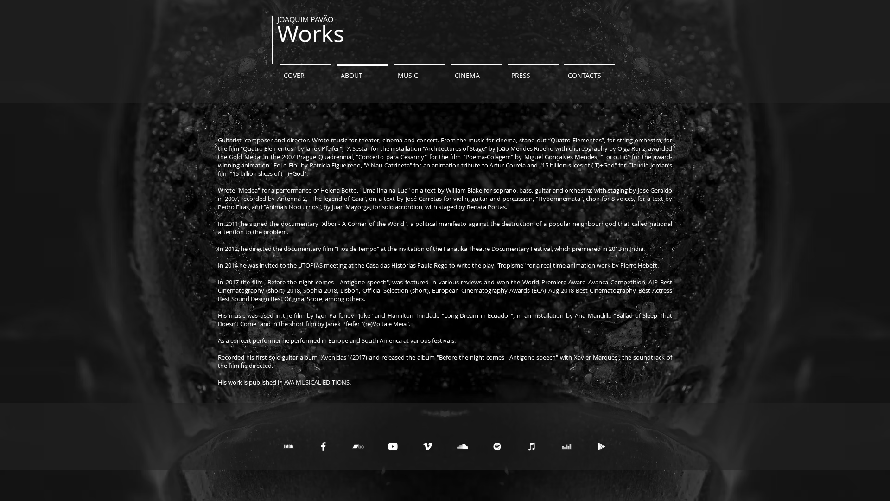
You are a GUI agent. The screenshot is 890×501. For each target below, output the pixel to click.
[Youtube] (393, 446)
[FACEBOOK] (323, 446)
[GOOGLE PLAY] (601, 446)
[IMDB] (288, 446)
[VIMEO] (427, 446)
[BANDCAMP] (358, 446)
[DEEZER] (566, 446)
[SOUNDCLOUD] (462, 446)
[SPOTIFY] (497, 446)
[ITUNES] (532, 446)
